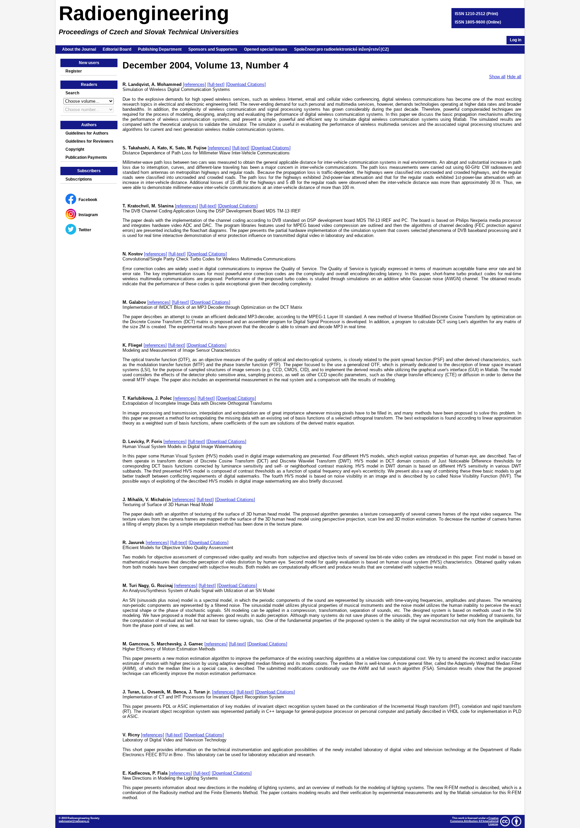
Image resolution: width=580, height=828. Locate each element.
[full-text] (216, 84)
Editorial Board (117, 49)
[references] (194, 84)
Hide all (514, 76)
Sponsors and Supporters (212, 49)
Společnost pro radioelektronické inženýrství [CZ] (341, 49)
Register (73, 71)
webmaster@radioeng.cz (74, 821)
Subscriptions (78, 179)
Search (72, 93)
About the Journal (79, 49)
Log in (515, 40)
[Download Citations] (246, 84)
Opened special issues (265, 49)
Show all (497, 76)
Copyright (74, 149)
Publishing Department (160, 49)
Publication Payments (86, 157)
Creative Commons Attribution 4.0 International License (474, 821)
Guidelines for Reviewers (89, 141)
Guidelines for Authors (86, 133)
